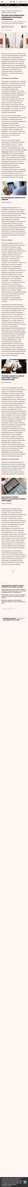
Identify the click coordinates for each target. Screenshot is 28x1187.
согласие (6, 1182)
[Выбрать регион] (17, 2)
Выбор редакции (5, 7)
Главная (3, 11)
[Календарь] (11, 2)
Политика (9, 11)
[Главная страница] (2, 1)
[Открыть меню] (26, 2)
